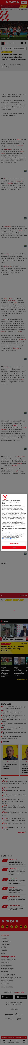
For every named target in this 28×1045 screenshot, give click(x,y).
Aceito (14, 547)
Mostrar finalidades (14, 543)
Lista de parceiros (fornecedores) (9, 538)
